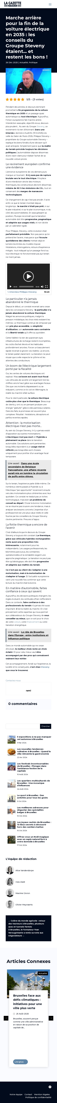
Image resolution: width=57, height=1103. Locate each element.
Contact (28, 1094)
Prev (6, 1018)
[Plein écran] (46, 286)
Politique (33, 62)
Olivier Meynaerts (24, 904)
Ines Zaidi (20, 882)
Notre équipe (17, 1094)
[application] (28, 276)
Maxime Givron (23, 893)
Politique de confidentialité (38, 1097)
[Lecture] (10, 286)
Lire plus (8, 1062)
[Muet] (42, 286)
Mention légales (42, 1094)
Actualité (23, 62)
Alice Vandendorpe (25, 870)
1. (22, 292)
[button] (28, 276)
